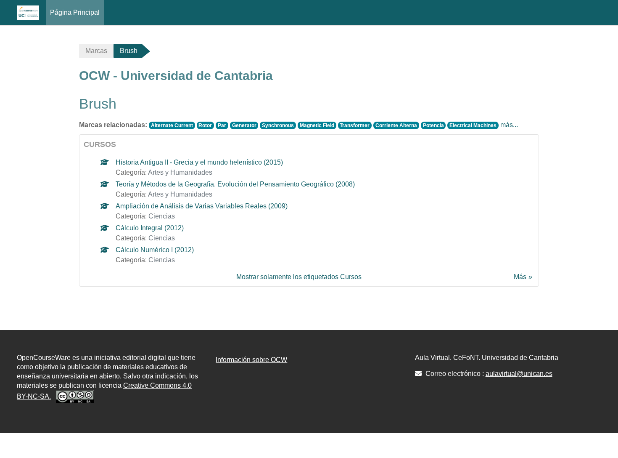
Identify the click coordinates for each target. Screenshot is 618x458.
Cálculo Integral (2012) (150, 228)
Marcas (96, 50)
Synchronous (278, 125)
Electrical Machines (473, 125)
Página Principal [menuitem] (75, 12)
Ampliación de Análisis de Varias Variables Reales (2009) (202, 206)
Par (222, 125)
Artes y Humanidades (180, 172)
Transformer (355, 125)
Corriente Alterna (396, 125)
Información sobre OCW (251, 359)
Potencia (433, 125)
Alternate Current (172, 125)
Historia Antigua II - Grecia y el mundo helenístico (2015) (199, 162)
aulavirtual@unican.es (519, 373)
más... (509, 124)
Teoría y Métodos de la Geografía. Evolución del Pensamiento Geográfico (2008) (235, 184)
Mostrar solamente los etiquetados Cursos (299, 276)
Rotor (205, 125)
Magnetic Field (317, 125)
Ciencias (161, 216)
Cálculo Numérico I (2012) (155, 249)
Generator (244, 125)
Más (520, 276)
